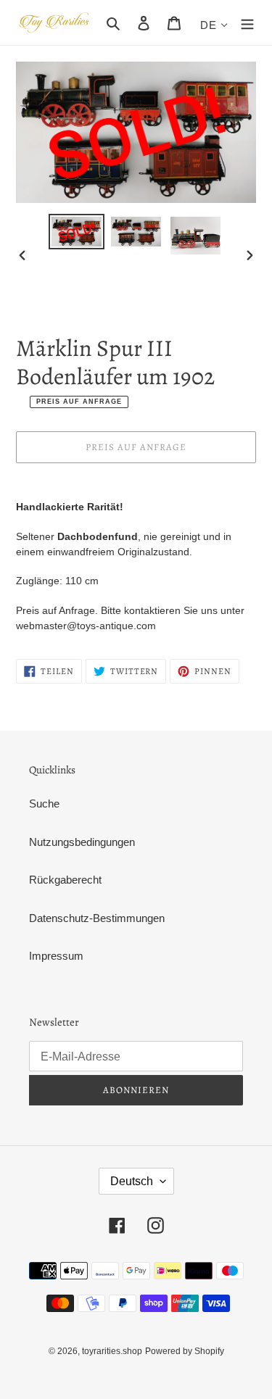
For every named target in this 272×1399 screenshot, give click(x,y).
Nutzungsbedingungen (82, 842)
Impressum (56, 956)
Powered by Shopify (184, 1351)
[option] (77, 231)
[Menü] (247, 22)
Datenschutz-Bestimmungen (97, 918)
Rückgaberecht (65, 879)
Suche (44, 803)
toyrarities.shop (112, 1351)
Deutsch (131, 1181)
